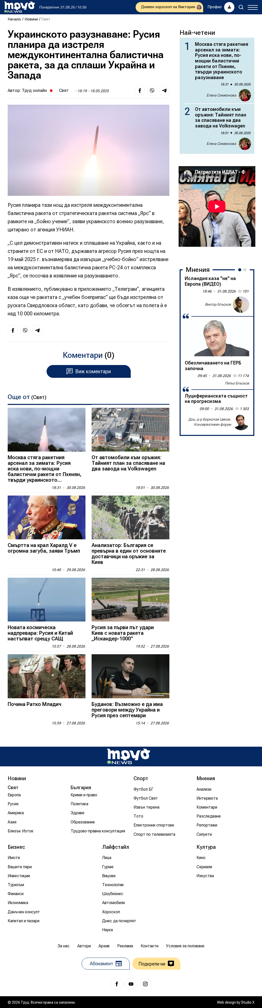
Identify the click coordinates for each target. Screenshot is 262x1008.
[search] (241, 7)
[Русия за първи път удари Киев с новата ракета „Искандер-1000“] (130, 599)
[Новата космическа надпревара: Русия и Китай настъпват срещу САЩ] (46, 599)
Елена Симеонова (221, 95)
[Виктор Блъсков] (241, 304)
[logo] (19, 7)
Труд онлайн (34, 90)
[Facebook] (117, 984)
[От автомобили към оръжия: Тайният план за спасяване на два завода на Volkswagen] (130, 430)
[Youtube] (131, 984)
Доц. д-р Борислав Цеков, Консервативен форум (209, 421)
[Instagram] (145, 984)
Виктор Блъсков (218, 304)
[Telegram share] (164, 90)
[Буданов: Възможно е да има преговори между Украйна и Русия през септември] (130, 676)
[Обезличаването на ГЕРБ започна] (217, 338)
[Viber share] (152, 90)
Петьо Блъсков (237, 383)
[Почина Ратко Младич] (46, 676)
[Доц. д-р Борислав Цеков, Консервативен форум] (241, 422)
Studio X (247, 1002)
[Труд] (128, 756)
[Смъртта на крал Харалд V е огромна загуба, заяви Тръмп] (46, 517)
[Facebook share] (140, 90)
